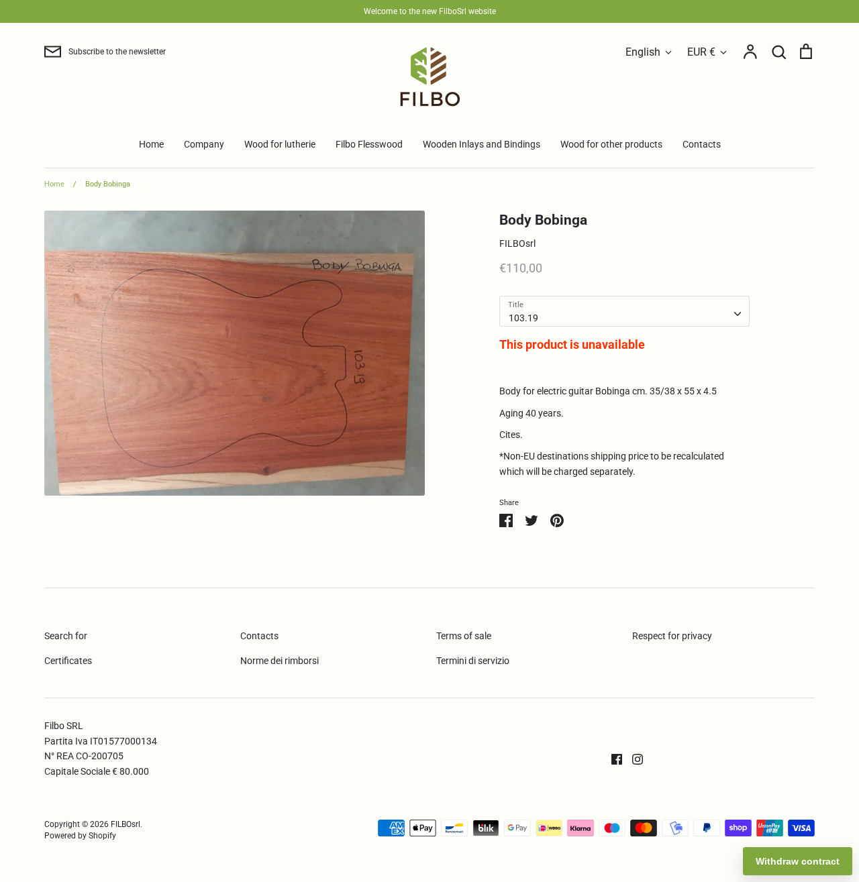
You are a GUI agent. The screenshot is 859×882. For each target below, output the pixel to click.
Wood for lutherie (279, 144)
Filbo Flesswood (369, 144)
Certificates (68, 660)
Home (151, 144)
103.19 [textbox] (523, 318)
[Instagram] (632, 758)
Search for (65, 635)
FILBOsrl (517, 243)
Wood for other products (611, 144)
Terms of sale (463, 635)
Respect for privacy (672, 635)
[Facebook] (611, 758)
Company (204, 144)
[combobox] (624, 311)
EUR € (701, 52)
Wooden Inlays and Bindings (481, 144)
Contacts (702, 144)
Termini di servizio (472, 660)
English (642, 52)
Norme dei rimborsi (279, 660)
